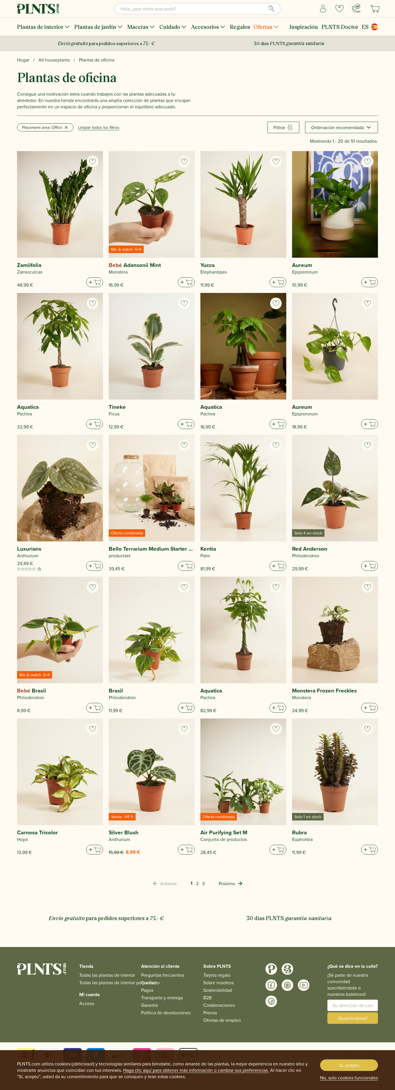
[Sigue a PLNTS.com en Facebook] (271, 985)
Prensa (210, 1012)
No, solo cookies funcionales (349, 1077)
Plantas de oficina (96, 60)
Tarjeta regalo (216, 975)
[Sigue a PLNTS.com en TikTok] (271, 1001)
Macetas (137, 26)
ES (365, 26)
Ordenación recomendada (337, 127)
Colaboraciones (219, 1005)
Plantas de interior (40, 26)
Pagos (147, 990)
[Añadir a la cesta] (94, 282)
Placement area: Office (42, 127)
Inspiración (303, 26)
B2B (207, 997)
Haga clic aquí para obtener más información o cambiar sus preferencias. (196, 1070)
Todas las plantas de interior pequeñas (117, 982)
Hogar (23, 60)
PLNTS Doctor (340, 26)
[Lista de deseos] (339, 9)
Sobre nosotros (218, 982)
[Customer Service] (356, 8)
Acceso (86, 1003)
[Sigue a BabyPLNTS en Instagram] (287, 969)
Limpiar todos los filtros (98, 127)
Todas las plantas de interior (107, 975)
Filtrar (279, 127)
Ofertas (263, 26)
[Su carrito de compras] (375, 9)
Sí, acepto (349, 1065)
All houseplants (54, 60)
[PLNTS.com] (38, 9)
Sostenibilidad (217, 990)
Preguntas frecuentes (162, 975)
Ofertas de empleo (222, 1020)
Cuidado (169, 26)
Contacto (150, 982)
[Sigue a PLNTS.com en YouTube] (303, 985)
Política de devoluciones (166, 1012)
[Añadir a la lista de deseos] (92, 161)
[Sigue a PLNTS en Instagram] (271, 969)
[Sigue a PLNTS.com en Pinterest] (287, 985)
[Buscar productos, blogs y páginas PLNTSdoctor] (271, 8)
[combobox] (197, 8)
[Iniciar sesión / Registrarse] (323, 9)
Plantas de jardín (95, 26)
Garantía (149, 1005)
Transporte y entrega (162, 997)
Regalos (240, 26)
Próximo (227, 883)
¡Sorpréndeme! (353, 1018)
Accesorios (205, 26)
